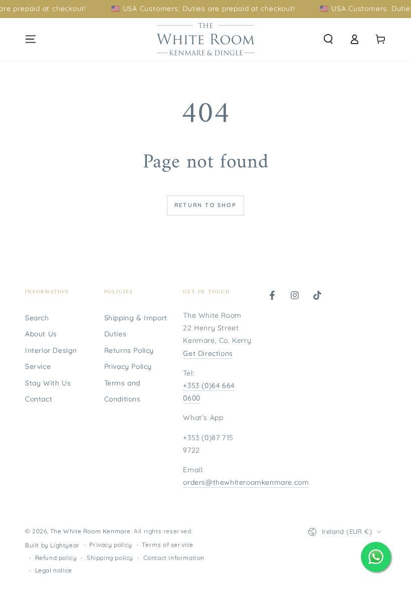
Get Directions (208, 353)
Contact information (173, 557)
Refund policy (56, 557)
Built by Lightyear (52, 545)
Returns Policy (129, 350)
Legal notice (53, 570)
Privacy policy (110, 544)
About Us (41, 333)
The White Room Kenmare (90, 531)
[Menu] (31, 39)
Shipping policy (110, 557)
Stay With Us (48, 382)
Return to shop (205, 205)
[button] (328, 39)
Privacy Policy (128, 366)
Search (37, 317)
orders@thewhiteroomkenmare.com (246, 482)
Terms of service (167, 544)
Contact (38, 399)
